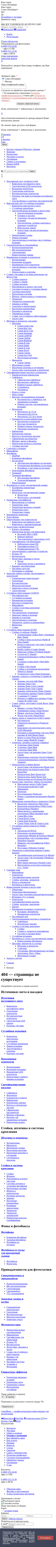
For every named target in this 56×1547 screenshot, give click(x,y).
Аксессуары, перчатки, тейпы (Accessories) (32, 782)
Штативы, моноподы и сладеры (26, 943)
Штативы (16, 323)
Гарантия (11, 1450)
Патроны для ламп (15, 1026)
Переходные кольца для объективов (28, 532)
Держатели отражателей (12, 1214)
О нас (9, 1465)
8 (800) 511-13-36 (9, 51)
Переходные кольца (16, 1122)
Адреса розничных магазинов (20, 1494)
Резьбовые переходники (13, 1206)
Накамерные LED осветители (15, 1073)
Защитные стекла (15, 1319)
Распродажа (12, 154)
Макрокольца (13, 1335)
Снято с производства (17, 1453)
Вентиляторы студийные (13, 1388)
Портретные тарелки (16, 1102)
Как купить (12, 1440)
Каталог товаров (14, 149)
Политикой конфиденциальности (19, 1537)
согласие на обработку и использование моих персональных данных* (23, 98)
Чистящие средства (15, 1362)
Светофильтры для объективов (26, 541)
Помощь (10, 1443)
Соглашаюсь (45, 1538)
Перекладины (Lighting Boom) (26, 764)
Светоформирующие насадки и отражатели (27, 372)
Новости (11, 1445)
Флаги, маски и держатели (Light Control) (31, 718)
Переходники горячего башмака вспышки (17, 1078)
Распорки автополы (16, 1196)
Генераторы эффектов (14, 1372)
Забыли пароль (16, 1518)
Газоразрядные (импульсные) (13, 1308)
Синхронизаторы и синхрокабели (22, 245)
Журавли (11, 1176)
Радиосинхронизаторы (17, 1284)
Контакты (11, 166)
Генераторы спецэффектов (19, 500)
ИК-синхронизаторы (16, 1286)
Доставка (11, 1430)
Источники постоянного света (12, 999)
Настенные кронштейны (12, 1202)
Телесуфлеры (13, 517)
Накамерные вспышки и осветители (23, 257)
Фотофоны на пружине (13, 1243)
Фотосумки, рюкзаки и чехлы (26, 559)
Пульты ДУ (12, 1342)
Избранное (8, 29)
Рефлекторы (12, 1100)
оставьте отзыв (11, 1511)
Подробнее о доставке (11, 17)
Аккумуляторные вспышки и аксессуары (31, 211)
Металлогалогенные (16, 1317)
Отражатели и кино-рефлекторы (27, 419)
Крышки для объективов (12, 1358)
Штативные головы (16, 1148)
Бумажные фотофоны (17, 1237)
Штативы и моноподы (14, 1137)
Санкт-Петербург (12, 79)
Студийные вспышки (13, 1031)
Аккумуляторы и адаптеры (14, 1049)
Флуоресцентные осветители (14, 1017)
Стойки (10, 1174)
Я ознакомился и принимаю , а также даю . (23, 97)
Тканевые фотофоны (21, 475)
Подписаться (7, 1407)
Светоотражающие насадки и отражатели (31, 919)
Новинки (11, 152)
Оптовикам (12, 159)
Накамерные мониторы (17, 514)
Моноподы (17, 360)
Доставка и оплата (15, 156)
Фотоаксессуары (11, 1324)
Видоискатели (13, 1344)
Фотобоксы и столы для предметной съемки (27, 485)
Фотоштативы (13, 1143)
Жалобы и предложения (18, 1491)
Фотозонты (17, 409)
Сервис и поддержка (16, 161)
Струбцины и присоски (13, 1159)
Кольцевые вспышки (16, 1069)
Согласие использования (18, 1457)
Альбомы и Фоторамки (12, 1365)
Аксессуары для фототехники (20, 527)
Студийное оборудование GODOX (23, 593)
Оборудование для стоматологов (22, 519)
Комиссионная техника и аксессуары (24, 887)
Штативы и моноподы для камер (22, 321)
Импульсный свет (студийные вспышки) (25, 203)
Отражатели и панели (17, 1098)
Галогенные (12, 1312)
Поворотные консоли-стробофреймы (17, 1219)
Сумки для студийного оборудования (17, 1353)
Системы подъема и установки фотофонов (17, 1184)
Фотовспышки (13, 1067)
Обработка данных (15, 1460)
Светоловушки (13, 1288)
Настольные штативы (17, 1150)
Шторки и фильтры (15, 1115)
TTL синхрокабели (15, 1293)
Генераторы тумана (15, 1384)
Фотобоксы (12, 1261)
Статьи (10, 1448)
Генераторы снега (15, 1382)
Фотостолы (12, 1264)
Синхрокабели (13, 1291)
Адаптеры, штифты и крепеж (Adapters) (30, 742)
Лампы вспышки (14, 1046)
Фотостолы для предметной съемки (28, 492)
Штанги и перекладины (13, 1192)
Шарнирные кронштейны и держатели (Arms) (33, 801)
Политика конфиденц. (17, 1455)
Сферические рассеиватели (13, 1111)
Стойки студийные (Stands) (24, 632)
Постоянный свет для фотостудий (22, 181)
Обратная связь (14, 1489)
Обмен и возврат (14, 1433)
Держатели (12, 1210)
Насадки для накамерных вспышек (28, 397)
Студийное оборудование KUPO (22, 630)
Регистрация (12, 37)
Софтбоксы (17, 377)
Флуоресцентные (14, 1314)
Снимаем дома (13, 870)
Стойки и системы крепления (26, 926)
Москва (8, 81)
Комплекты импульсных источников (12, 1038)
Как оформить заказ (16, 1438)
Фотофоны (12, 453)
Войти (10, 34)
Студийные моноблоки (17, 1044)
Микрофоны (12, 451)
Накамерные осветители (8, 1060)
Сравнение (21, 29)
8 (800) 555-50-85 (9, 46)
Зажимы (10, 1198)
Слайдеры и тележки (16, 448)
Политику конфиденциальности (20, 94)
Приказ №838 (13, 164)
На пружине (17, 461)
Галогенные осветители (12, 1012)
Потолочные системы (17, 1188)
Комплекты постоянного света (15, 1007)
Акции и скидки (14, 958)
